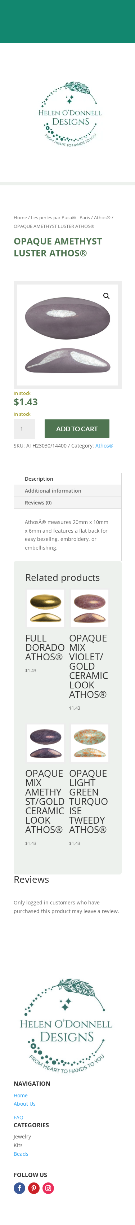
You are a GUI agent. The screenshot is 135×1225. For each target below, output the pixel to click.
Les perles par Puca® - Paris (60, 217)
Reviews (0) (38, 502)
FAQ (18, 1117)
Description (39, 478)
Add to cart (77, 429)
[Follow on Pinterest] (34, 1188)
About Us (25, 1103)
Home (20, 217)
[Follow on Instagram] (48, 1188)
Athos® (102, 217)
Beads (21, 1153)
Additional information (53, 490)
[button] (106, 296)
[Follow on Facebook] (19, 1188)
